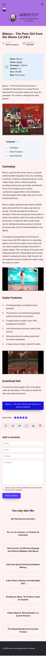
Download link (16, 156)
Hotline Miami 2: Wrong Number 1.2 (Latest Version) (23, 614)
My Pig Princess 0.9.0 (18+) (23, 519)
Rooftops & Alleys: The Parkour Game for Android (23, 598)
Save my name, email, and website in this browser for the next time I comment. (23, 489)
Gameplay (14, 148)
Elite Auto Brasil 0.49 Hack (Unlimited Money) (23, 565)
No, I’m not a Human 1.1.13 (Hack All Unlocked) (23, 533)
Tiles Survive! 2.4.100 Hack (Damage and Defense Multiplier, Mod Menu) (23, 549)
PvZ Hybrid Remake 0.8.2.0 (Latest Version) (23, 630)
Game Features (16, 152)
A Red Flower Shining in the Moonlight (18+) (23, 582)
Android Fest (29, 15)
